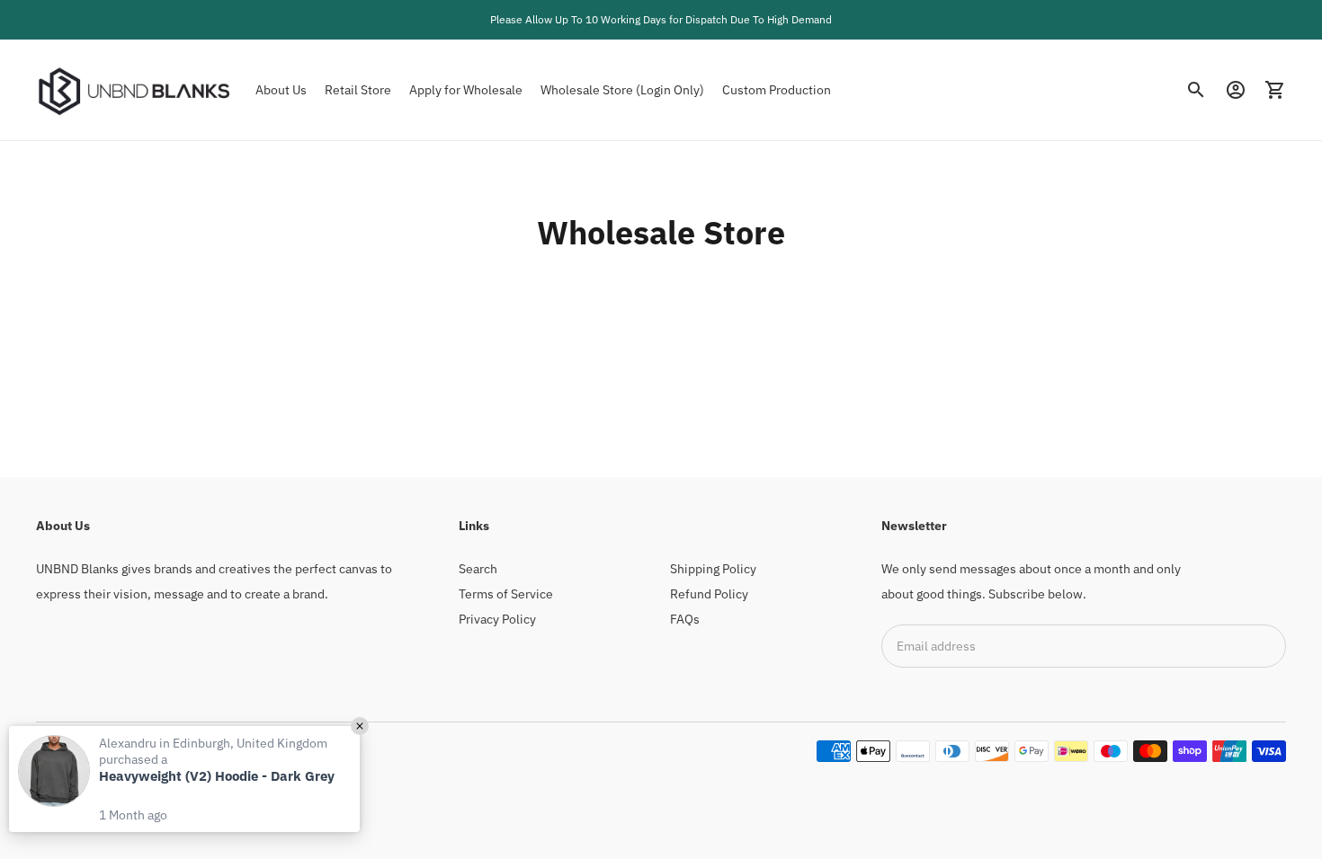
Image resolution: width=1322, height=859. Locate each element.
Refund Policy (709, 594)
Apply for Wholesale (466, 90)
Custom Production (776, 90)
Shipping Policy (713, 569)
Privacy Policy (497, 619)
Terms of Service (506, 594)
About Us (281, 90)
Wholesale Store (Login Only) (622, 90)
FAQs (685, 619)
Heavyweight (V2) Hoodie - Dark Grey (217, 775)
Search (478, 569)
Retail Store (358, 90)
